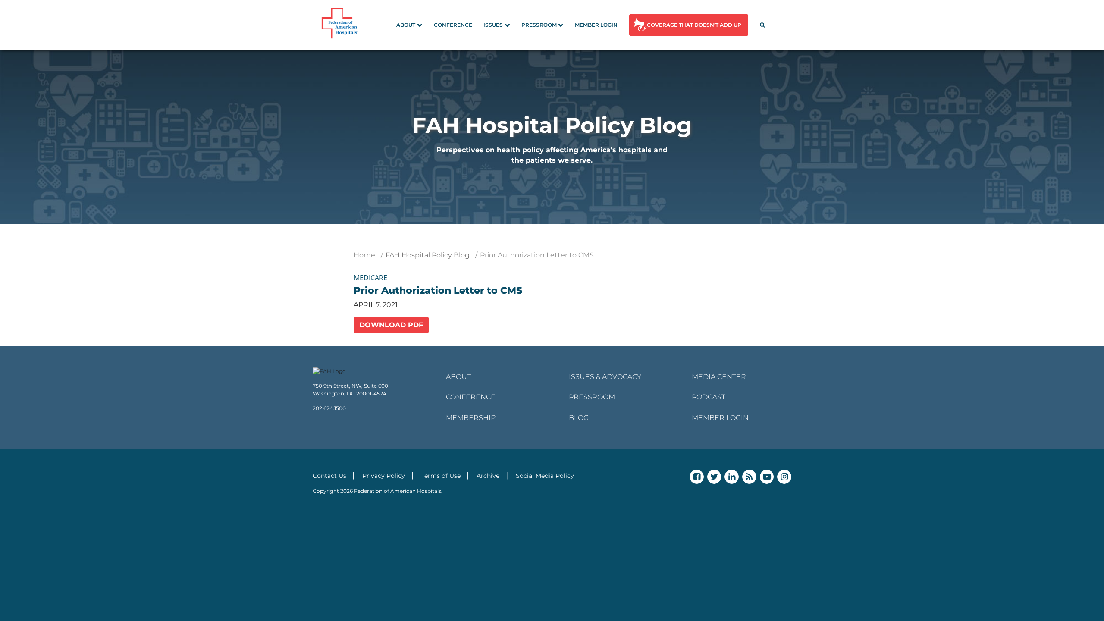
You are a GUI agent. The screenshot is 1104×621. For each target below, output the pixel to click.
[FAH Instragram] (784, 477)
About (405, 25)
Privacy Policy (383, 476)
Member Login (596, 25)
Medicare (370, 277)
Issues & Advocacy (605, 377)
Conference (453, 25)
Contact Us (329, 476)
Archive (488, 476)
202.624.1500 (329, 408)
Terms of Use (441, 476)
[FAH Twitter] (714, 477)
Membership (471, 418)
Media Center (719, 377)
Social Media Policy (545, 476)
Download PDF (391, 325)
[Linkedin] (731, 477)
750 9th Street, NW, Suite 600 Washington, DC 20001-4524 (350, 390)
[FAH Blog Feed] (749, 477)
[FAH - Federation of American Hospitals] (341, 25)
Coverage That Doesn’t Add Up (694, 25)
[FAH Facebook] (697, 477)
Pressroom (539, 25)
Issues (493, 25)
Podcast (708, 397)
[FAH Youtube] (767, 477)
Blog (579, 418)
